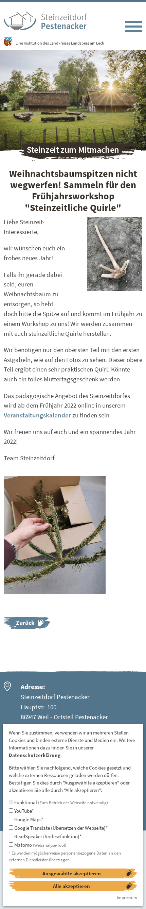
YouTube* (23, 811)
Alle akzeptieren (71, 886)
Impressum (127, 897)
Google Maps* (28, 819)
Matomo (39, 845)
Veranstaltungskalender (37, 415)
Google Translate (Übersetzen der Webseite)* (60, 828)
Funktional (60, 802)
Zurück (25, 623)
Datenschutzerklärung (34, 755)
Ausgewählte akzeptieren (71, 873)
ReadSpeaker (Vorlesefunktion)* (47, 836)
